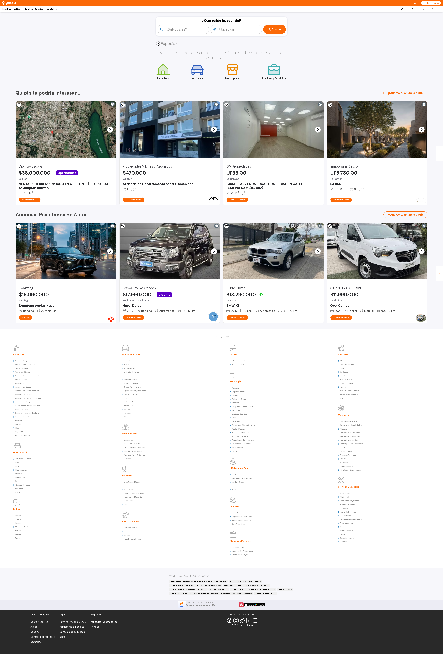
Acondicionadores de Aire (243, 440)
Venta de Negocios (348, 512)
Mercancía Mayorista (241, 540)
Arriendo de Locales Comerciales (29, 398)
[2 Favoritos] (19, 105)
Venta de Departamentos (26, 364)
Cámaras (235, 395)
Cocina (18, 462)
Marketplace (51, 9)
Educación (127, 475)
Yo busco (127, 459)
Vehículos (18, 9)
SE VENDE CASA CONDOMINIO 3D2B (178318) (188, 589)
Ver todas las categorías (103, 621)
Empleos (234, 354)
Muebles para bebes (132, 539)
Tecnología (235, 381)
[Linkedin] (249, 620)
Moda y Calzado (22, 527)
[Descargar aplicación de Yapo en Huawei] (241, 604)
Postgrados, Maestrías (133, 497)
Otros (17, 492)
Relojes (18, 534)
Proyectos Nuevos (23, 435)
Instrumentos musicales (242, 478)
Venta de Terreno (22, 379)
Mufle (126, 398)
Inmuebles (6, 9)
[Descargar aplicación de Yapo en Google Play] (259, 604)
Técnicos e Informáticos (134, 493)
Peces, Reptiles (346, 383)
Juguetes (127, 535)
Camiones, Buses (131, 383)
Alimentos (344, 361)
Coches (127, 531)
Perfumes (19, 530)
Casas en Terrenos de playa (27, 413)
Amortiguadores (130, 379)
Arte (234, 474)
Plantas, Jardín (21, 470)
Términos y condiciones (72, 621)
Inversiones (345, 493)
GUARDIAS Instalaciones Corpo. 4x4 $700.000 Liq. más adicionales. (198, 581)
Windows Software (240, 436)
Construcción (345, 415)
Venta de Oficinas (22, 372)
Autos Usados (130, 361)
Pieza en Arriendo (22, 417)
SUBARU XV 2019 (285, 589)
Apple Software (238, 391)
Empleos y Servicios (34, 9)
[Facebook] (229, 620)
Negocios (19, 431)
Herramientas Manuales (350, 436)
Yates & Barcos (129, 433)
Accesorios (128, 376)
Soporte (35, 631)
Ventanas (19, 488)
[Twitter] (242, 620)
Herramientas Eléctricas (350, 432)
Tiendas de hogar (22, 485)
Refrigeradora (237, 447)
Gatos (342, 368)
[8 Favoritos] (330, 105)
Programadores (346, 523)
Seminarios (128, 500)
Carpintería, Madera (348, 421)
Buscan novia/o (346, 379)
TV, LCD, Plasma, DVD (241, 432)
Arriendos (19, 383)
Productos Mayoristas (349, 500)
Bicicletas (236, 513)
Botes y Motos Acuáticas (134, 447)
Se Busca (127, 413)
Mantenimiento (346, 466)
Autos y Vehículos (131, 354)
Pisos (17, 466)
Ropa (17, 538)
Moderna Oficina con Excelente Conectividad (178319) (246, 585)
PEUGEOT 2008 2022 (218, 589)
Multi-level (344, 497)
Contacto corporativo (42, 636)
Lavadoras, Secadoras (241, 444)
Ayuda (33, 626)
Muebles (18, 474)
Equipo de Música (131, 394)
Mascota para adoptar (349, 390)
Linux (234, 418)
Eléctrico (344, 447)
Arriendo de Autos (131, 372)
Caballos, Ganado (347, 364)
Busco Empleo (238, 364)
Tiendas (94, 626)
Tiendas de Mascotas (349, 376)
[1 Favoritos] (226, 226)
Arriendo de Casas (23, 387)
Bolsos (18, 515)
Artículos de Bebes (23, 459)
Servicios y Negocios (348, 486)
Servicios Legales (347, 538)
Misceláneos (345, 429)
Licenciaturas (129, 489)
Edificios (18, 420)
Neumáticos (129, 405)
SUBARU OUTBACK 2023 (265, 593)
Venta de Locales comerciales (27, 376)
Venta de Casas (22, 368)
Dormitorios (20, 477)
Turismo (343, 542)
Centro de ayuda (435, 9)
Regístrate (36, 642)
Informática (236, 403)
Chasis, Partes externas (133, 387)
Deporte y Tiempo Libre (242, 516)
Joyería (18, 519)
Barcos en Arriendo (132, 444)
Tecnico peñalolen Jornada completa (245, 581)
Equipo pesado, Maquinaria (135, 390)
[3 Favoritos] (123, 105)
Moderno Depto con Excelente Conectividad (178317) (253, 589)
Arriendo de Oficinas (24, 394)
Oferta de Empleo (239, 361)
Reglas (63, 636)
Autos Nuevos (129, 368)
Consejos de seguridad (420, 9)
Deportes (234, 506)
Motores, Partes (130, 402)
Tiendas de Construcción (350, 470)
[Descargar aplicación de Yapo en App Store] (249, 604)
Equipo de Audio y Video (242, 406)
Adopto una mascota (349, 394)
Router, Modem (238, 429)
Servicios (344, 459)
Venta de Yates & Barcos (134, 455)
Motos (126, 364)
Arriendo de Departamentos (27, 390)
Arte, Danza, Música (132, 482)
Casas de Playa (21, 409)
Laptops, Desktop (239, 414)
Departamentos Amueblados (27, 405)
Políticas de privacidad (71, 626)
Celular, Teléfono (239, 399)
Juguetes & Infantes (132, 521)
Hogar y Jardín (20, 452)
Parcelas (18, 424)
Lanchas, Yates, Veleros (133, 451)
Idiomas (127, 486)
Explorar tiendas (405, 9)
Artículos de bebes (132, 528)
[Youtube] (255, 620)
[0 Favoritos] (19, 226)
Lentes (18, 523)
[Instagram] (236, 620)
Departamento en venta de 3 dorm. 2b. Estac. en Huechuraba (195, 585)
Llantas (127, 409)
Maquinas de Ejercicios (241, 520)
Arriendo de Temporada (25, 402)
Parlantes (236, 421)
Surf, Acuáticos (238, 524)
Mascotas (343, 354)
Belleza (17, 509)
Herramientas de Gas (349, 440)
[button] (110, 129)
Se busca (19, 481)
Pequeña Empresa (347, 504)
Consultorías (345, 515)
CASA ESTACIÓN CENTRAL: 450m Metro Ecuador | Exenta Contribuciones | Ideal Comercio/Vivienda (211, 593)
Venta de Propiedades (24, 361)
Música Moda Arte (239, 468)
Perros (343, 387)
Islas (17, 428)
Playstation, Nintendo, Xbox (243, 425)
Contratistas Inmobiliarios (351, 425)
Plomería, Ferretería (348, 455)
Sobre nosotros (39, 621)
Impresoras (236, 410)
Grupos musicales (239, 486)
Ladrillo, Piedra (346, 451)
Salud (342, 534)
